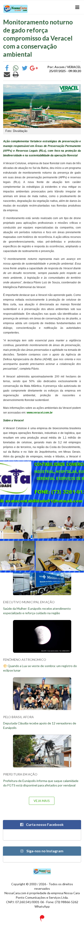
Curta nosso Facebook (44, 824)
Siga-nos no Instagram (44, 851)
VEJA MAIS (42, 801)
